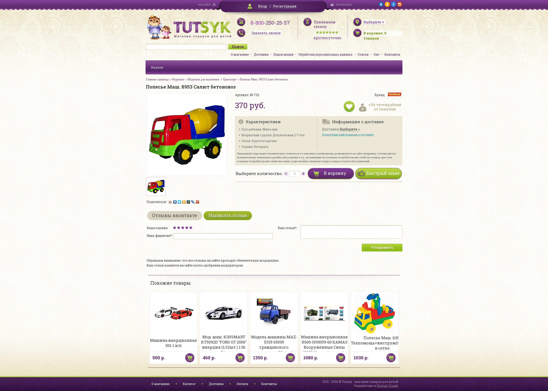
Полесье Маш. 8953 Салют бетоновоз (264, 79)
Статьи (363, 54)
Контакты (392, 54)
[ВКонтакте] (175, 202)
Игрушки (157, 67)
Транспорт (229, 79)
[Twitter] (179, 202)
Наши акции (283, 54)
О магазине (240, 54)
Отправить (382, 247)
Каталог (189, 384)
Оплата (242, 384)
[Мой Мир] (188, 202)
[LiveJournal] (193, 202)
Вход (262, 6)
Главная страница (157, 79)
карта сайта (204, 4)
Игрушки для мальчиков (203, 79)
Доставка (261, 54)
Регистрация (284, 6)
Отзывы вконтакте (174, 215)
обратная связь (344, 4)
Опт (377, 54)
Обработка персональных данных (325, 54)
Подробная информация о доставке (348, 134)
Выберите (348, 129)
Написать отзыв (227, 215)
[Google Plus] (197, 202)
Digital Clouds (387, 386)
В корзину (335, 173)
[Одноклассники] (184, 202)
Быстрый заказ (382, 173)
